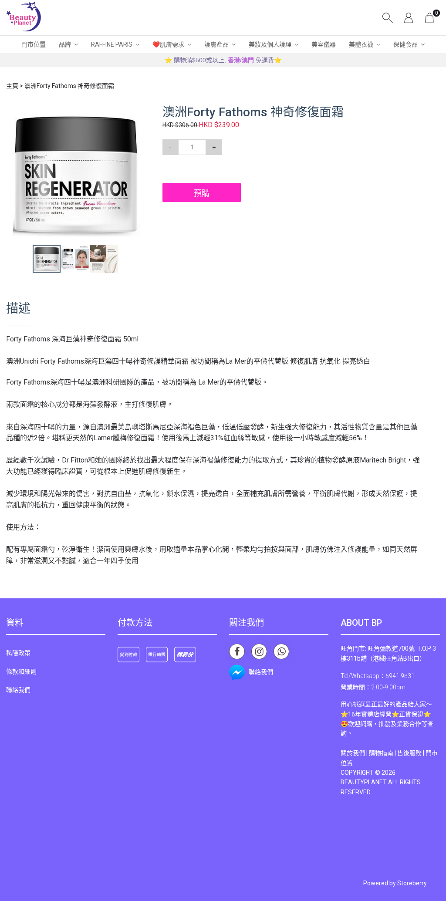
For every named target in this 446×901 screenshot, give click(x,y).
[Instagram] (259, 651)
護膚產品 (216, 44)
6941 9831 (400, 675)
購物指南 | (383, 752)
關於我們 (353, 752)
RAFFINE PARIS (111, 44)
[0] (429, 17)
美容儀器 (323, 44)
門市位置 (33, 44)
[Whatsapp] (281, 651)
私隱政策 (18, 652)
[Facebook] (237, 651)
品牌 (65, 44)
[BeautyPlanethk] (23, 17)
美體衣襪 (361, 44)
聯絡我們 (18, 689)
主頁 (12, 85)
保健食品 (405, 44)
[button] (137, 113)
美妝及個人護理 (270, 44)
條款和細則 (21, 671)
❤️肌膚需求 (168, 44)
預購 (201, 193)
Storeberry (412, 883)
